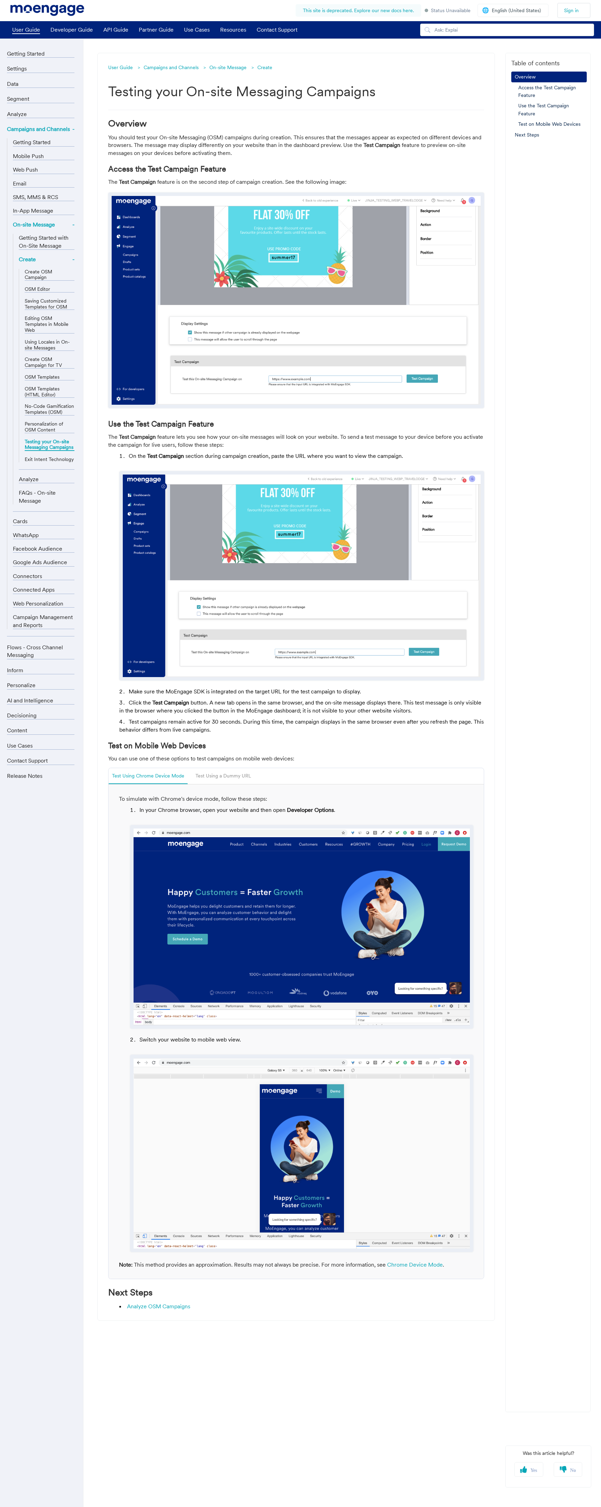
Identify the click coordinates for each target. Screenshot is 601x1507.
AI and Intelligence (30, 700)
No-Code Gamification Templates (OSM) (49, 409)
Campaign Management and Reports (43, 620)
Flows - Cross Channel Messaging (35, 651)
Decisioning (22, 715)
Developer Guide (71, 29)
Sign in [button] (571, 10)
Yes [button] (533, 1470)
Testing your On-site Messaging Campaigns (49, 445)
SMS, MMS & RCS (35, 196)
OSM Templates (42, 377)
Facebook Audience (37, 548)
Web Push (25, 169)
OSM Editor (37, 289)
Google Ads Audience (40, 562)
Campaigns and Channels (171, 67)
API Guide (115, 29)
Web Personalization (38, 603)
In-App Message (33, 210)
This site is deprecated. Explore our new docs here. (358, 10)
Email (19, 183)
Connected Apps (34, 589)
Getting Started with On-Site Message (44, 241)
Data (12, 83)
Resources (233, 29)
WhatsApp (26, 535)
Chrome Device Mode (415, 1264)
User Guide (26, 29)
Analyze (17, 113)
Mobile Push (28, 156)
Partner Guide (156, 29)
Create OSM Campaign (38, 275)
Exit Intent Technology (49, 459)
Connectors (27, 576)
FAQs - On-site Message (37, 496)
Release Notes (24, 775)
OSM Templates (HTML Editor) (42, 392)
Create (264, 67)
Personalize (21, 685)
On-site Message (228, 67)
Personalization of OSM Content (44, 427)
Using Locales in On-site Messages (47, 345)
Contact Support (277, 29)
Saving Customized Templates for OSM (46, 304)
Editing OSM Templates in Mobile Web (47, 324)
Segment (18, 98)
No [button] (573, 1470)
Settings (17, 68)
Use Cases (197, 29)
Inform (15, 670)
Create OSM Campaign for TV (43, 362)
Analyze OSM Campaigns (158, 1306)
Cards (20, 521)
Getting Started (26, 53)
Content (17, 730)
